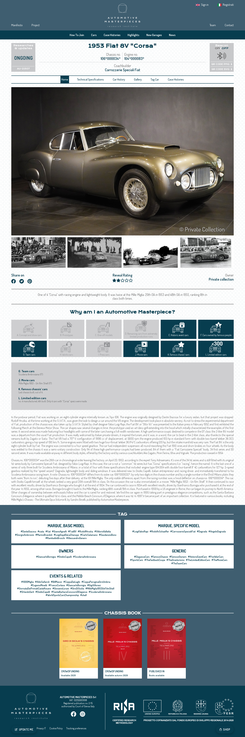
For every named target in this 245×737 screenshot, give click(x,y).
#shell (83, 595)
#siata (40, 531)
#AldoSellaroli (42, 581)
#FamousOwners (178, 556)
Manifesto (17, 25)
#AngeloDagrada (217, 531)
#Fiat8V (72, 531)
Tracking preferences (76, 728)
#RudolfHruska (85, 531)
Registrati (228, 4)
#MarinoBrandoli (43, 534)
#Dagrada (202, 531)
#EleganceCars (142, 556)
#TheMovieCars (219, 559)
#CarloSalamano (89, 534)
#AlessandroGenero (76, 538)
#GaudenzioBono (107, 534)
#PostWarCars (215, 556)
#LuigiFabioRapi (140, 531)
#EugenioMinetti (39, 585)
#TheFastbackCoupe (154, 559)
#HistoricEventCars (197, 556)
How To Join (77, 35)
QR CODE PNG (220, 64)
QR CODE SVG (220, 69)
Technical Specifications (90, 79)
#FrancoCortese (56, 585)
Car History (119, 79)
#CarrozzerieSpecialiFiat (182, 531)
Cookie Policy (56, 728)
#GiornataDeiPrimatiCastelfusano (34, 588)
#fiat (48, 531)
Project (36, 25)
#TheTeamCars (179, 563)
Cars (93, 35)
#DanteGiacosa (28, 531)
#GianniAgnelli (59, 531)
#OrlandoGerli (27, 591)
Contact (229, 25)
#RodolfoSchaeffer (159, 531)
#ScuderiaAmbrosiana (84, 556)
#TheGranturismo (175, 559)
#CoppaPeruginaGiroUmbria (95, 581)
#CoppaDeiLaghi (71, 581)
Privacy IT (41, 728)
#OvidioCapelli (64, 556)
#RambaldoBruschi (55, 538)
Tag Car (155, 79)
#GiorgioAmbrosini (24, 534)
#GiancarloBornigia (46, 556)
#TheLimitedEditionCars (198, 559)
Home (64, 79)
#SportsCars (136, 559)
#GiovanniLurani (60, 588)
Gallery (138, 79)
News (172, 35)
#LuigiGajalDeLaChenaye (66, 534)
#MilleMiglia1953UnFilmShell (99, 588)
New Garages (154, 35)
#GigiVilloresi (94, 585)
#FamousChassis (159, 556)
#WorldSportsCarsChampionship (62, 595)
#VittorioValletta (102, 531)
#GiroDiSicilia (77, 588)
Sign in (205, 4)
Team (212, 25)
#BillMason (56, 581)
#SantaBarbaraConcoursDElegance (69, 591)
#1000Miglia (27, 581)
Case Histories (112, 35)
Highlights (133, 35)
